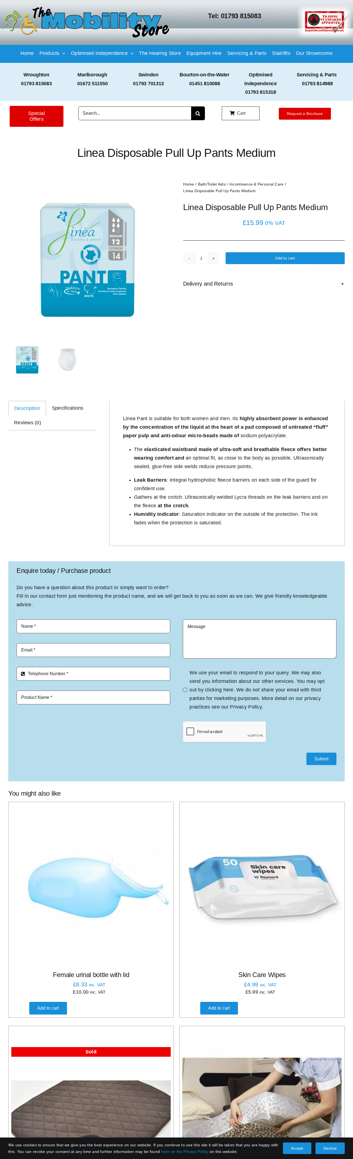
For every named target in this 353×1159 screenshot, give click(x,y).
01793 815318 (260, 92)
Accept (297, 1148)
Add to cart (285, 258)
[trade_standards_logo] (325, 6)
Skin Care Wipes (262, 974)
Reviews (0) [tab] (27, 422)
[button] (264, 283)
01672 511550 (92, 83)
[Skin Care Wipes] (262, 884)
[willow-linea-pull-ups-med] (87, 260)
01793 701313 (148, 83)
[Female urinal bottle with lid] (91, 884)
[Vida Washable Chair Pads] (91, 1117)
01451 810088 (204, 83)
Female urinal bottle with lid (91, 974)
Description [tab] (27, 408)
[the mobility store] (86, 7)
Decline (330, 1148)
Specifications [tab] (68, 408)
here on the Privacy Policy (184, 1151)
